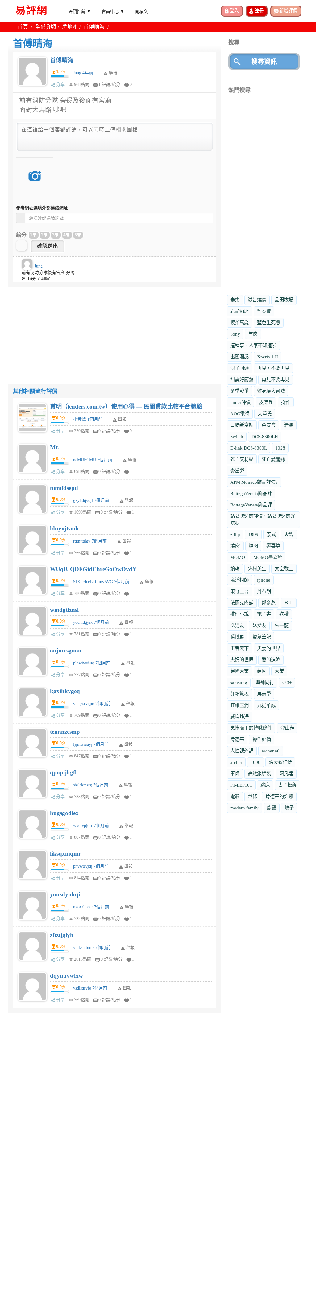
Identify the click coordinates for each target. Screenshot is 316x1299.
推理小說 (239, 614)
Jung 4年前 (83, 73)
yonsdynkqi (65, 894)
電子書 (264, 614)
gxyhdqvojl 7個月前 (91, 500)
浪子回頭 (239, 368)
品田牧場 (284, 299)
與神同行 (265, 682)
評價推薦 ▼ (79, 11)
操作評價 (261, 739)
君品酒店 (239, 311)
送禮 (284, 614)
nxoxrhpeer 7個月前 (91, 907)
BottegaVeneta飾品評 (251, 493)
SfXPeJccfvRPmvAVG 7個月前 (101, 581)
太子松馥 (287, 785)
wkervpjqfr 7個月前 (91, 825)
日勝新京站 (241, 425)
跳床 (265, 785)
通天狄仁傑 (280, 762)
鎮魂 (234, 568)
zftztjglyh (61, 935)
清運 (288, 425)
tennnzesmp (65, 731)
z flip (235, 534)
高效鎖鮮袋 (259, 773)
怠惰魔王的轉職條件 (251, 728)
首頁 (23, 27)
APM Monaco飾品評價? (254, 482)
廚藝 (271, 807)
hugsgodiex (64, 813)
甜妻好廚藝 (241, 379)
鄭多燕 (269, 602)
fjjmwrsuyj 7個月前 (91, 744)
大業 (279, 671)
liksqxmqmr (65, 853)
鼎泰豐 (264, 311)
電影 (234, 796)
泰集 (234, 299)
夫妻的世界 (268, 648)
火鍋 (288, 534)
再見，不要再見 (273, 368)
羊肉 (253, 334)
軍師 (234, 773)
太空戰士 (284, 568)
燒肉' (235, 545)
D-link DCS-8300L (248, 447)
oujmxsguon (65, 650)
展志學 (264, 693)
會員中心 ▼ (113, 11)
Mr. (54, 447)
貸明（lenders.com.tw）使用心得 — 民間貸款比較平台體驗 (126, 406)
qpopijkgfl (63, 772)
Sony (235, 334)
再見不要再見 (275, 379)
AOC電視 (239, 413)
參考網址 (42, 208)
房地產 (70, 27)
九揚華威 (266, 705)
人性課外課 (241, 750)
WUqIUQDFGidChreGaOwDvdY (93, 569)
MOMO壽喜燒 (267, 557)
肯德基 (237, 739)
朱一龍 (282, 625)
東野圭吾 (239, 591)
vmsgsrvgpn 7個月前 (91, 703)
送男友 (237, 625)
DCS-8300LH (265, 436)
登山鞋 (287, 728)
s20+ (287, 682)
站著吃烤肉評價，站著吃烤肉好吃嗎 (262, 520)
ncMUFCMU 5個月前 (92, 460)
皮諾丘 (266, 402)
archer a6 (271, 750)
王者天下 (239, 648)
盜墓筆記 (261, 636)
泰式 (271, 534)
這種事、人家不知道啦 (253, 345)
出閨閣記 (239, 356)
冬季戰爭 (239, 390)
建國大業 (239, 671)
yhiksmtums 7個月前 (91, 947)
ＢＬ (288, 602)
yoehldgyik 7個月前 (91, 622)
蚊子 (289, 807)
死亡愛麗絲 (273, 459)
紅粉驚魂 (239, 693)
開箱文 (141, 11)
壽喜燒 (273, 545)
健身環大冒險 (271, 390)
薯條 (252, 796)
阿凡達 (286, 773)
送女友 (259, 625)
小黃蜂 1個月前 (87, 419)
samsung (238, 682)
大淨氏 (265, 413)
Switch (236, 436)
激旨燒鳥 (257, 299)
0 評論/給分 (109, 431)
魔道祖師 (239, 580)
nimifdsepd (64, 488)
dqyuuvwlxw (66, 975)
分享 (60, 84)
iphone (263, 580)
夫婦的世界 (241, 659)
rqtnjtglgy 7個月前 (90, 541)
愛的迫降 (271, 659)
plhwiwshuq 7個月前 (91, 663)
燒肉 (253, 545)
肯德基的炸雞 (279, 796)
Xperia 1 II (267, 356)
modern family (244, 807)
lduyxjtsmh (64, 528)
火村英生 (257, 568)
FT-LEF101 (241, 785)
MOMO (237, 557)
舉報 (122, 419)
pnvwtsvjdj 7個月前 (91, 866)
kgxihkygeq (65, 691)
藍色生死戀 (268, 322)
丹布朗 (264, 591)
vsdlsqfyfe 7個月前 (90, 988)
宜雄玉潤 (239, 705)
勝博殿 (237, 636)
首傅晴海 (61, 60)
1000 (255, 762)
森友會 (269, 425)
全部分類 (45, 27)
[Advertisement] (114, 330)
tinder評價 (240, 402)
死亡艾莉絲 (241, 459)
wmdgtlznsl (64, 610)
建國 (261, 671)
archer (236, 762)
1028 (280, 447)
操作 (285, 402)
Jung (39, 266)
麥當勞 (237, 470)
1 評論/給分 (109, 84)
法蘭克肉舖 (241, 602)
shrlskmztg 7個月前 (90, 785)
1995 (253, 534)
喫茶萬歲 (239, 322)
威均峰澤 (239, 716)
